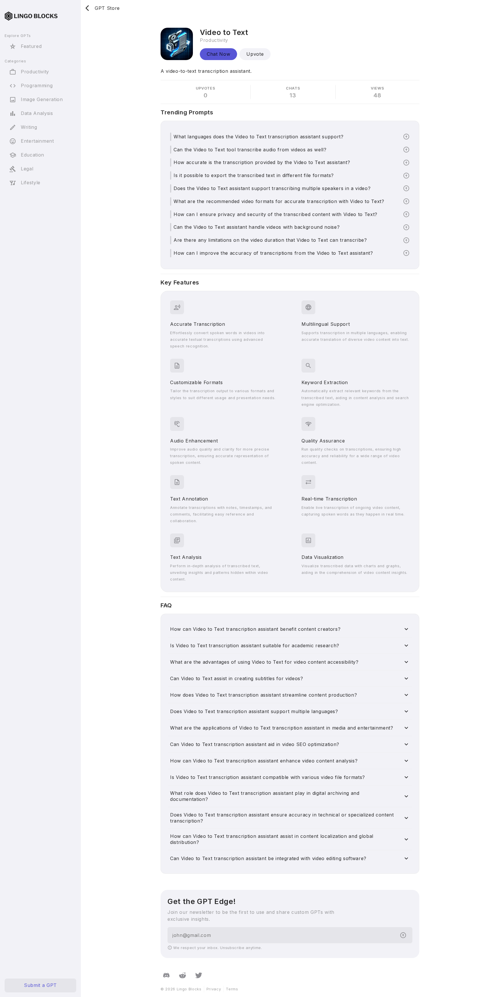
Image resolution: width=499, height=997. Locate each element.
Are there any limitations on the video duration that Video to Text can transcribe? (270, 240)
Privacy (213, 989)
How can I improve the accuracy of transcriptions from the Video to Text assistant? (273, 253)
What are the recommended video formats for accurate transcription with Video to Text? (279, 201)
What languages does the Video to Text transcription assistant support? (259, 136)
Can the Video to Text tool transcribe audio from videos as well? (250, 149)
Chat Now (218, 54)
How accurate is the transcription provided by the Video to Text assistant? (262, 162)
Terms (232, 989)
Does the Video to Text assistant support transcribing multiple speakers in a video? (272, 188)
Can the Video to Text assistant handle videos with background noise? (257, 227)
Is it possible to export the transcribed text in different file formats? (254, 175)
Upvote (255, 54)
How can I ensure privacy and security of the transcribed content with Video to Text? (275, 214)
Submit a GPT (40, 985)
